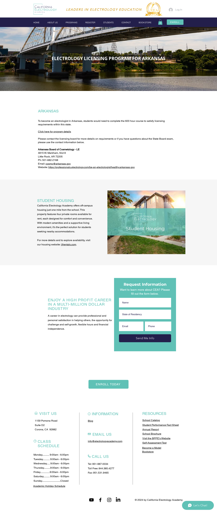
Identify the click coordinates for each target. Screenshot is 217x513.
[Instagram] (109, 500)
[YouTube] (91, 500)
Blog (90, 420)
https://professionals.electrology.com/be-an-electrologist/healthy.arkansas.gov (91, 167)
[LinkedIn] (118, 500)
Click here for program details (54, 131)
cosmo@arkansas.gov (58, 163)
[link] (160, 22)
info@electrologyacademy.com (105, 441)
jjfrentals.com (68, 244)
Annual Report (150, 429)
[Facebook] (100, 500)
